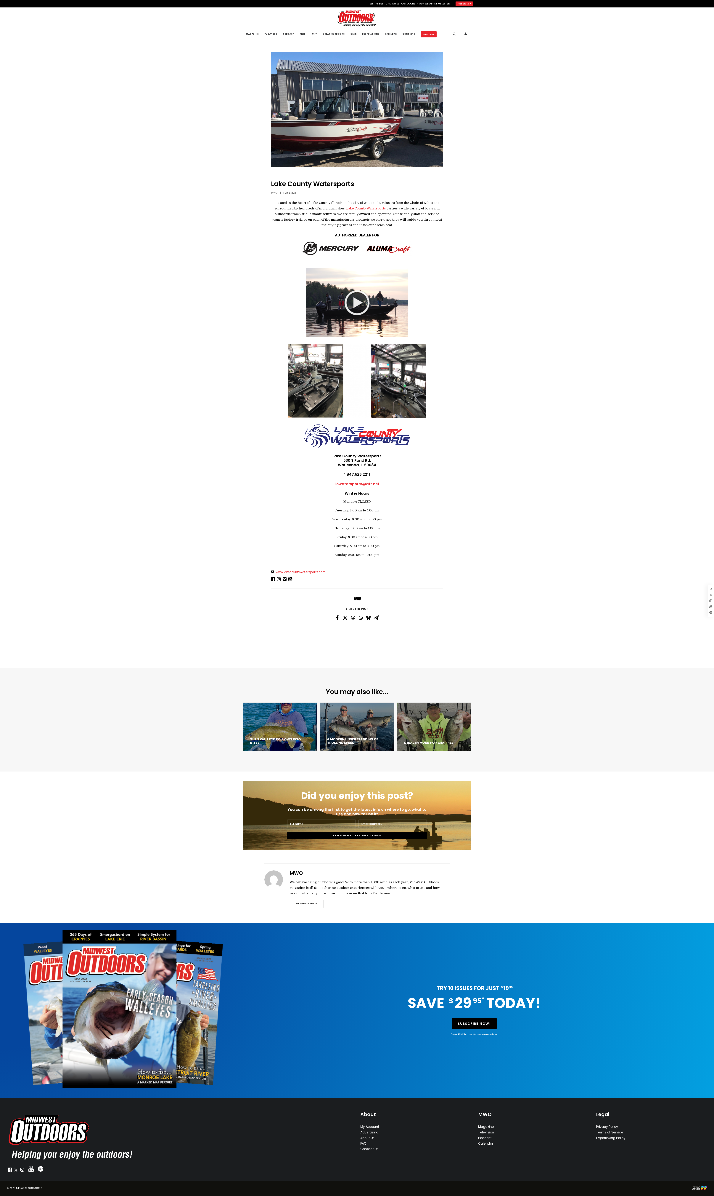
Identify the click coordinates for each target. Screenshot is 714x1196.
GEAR (353, 33)
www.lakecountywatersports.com (300, 572)
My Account (369, 1127)
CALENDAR (391, 33)
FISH (302, 33)
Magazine (486, 1127)
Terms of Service (609, 1132)
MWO (274, 192)
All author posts (307, 903)
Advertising (369, 1132)
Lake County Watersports (366, 208)
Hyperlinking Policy (610, 1138)
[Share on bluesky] (368, 617)
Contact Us (369, 1149)
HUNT (314, 33)
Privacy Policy (607, 1127)
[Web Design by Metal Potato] (699, 1189)
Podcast (485, 1138)
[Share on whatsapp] (360, 617)
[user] (465, 34)
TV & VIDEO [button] (270, 33)
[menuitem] (252, 34)
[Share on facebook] (337, 617)
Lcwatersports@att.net (357, 483)
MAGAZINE (252, 33)
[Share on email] (376, 617)
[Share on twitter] (345, 617)
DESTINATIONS (370, 33)
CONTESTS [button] (408, 33)
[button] (10, 1170)
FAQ (363, 1143)
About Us (367, 1138)
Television (486, 1132)
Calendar (485, 1143)
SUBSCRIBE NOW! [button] (474, 1023)
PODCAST (288, 33)
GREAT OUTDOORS (334, 33)
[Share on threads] (353, 618)
